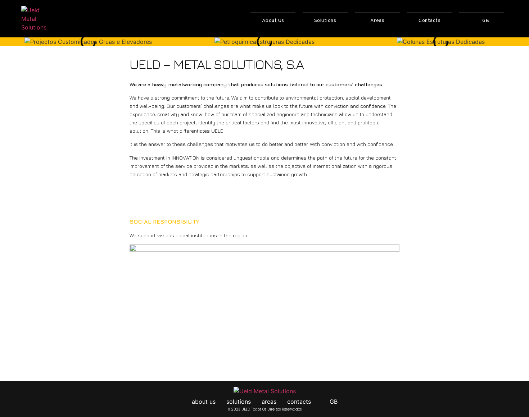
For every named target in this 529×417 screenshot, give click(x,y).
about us (273, 21)
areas (377, 21)
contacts (429, 21)
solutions (325, 21)
